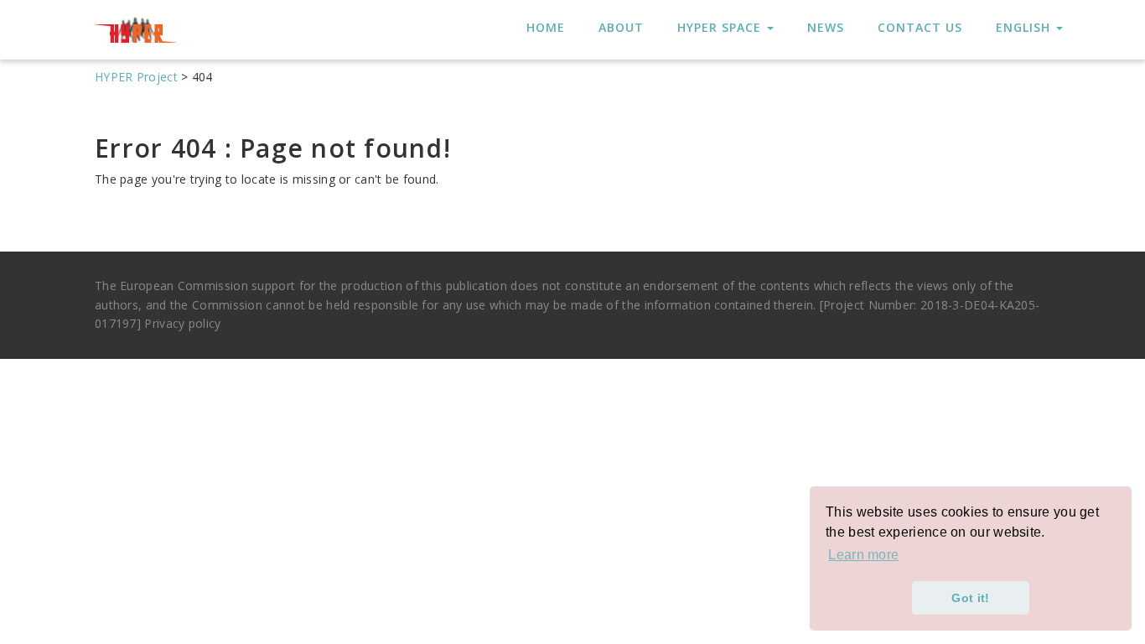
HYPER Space (721, 27)
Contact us (920, 27)
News (825, 27)
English (1025, 27)
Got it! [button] (970, 598)
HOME (545, 27)
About (621, 27)
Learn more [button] (863, 555)
